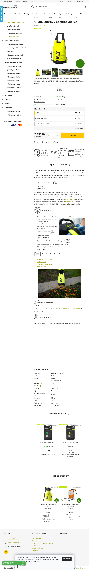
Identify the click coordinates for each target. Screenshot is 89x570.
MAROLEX (42, 25)
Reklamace (35, 550)
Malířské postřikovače (14, 58)
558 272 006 (77, 309)
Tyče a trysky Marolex (14, 70)
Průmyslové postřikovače (15, 55)
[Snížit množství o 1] (49, 135)
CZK (61, 1)
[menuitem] (12, 14)
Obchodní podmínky (21, 1)
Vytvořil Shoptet (80, 568)
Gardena (8, 108)
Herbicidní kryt (41, 262)
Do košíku (72, 135)
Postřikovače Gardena (14, 111)
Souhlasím (66, 558)
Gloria (7, 99)
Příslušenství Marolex (14, 66)
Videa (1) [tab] (65, 165)
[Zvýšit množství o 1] (57, 135)
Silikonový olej (41, 266)
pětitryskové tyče (55, 197)
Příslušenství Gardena (14, 87)
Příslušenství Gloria (13, 80)
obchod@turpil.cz (13, 539)
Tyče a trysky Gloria (13, 77)
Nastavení (22, 566)
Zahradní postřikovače (15, 22)
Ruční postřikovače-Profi (15, 44)
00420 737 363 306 (14, 543)
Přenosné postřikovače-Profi (16, 48)
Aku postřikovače (57, 373)
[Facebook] (6, 552)
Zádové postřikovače (14, 29)
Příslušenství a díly (13, 62)
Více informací (35, 561)
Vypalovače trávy (12, 91)
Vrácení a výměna (37, 548)
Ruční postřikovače (13, 26)
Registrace (80, 1)
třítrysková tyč (69, 201)
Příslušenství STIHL (13, 84)
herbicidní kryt (69, 199)
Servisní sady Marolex (14, 73)
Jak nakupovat (8, 1)
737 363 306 (63, 309)
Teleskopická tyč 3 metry (44, 259)
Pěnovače (10, 51)
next (83, 443)
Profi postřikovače (13, 41)
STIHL (7, 104)
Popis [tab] (51, 165)
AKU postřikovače (13, 37)
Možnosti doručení (39, 102)
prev (35, 443)
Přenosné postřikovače (14, 33)
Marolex (8, 95)
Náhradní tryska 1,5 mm (44, 264)
